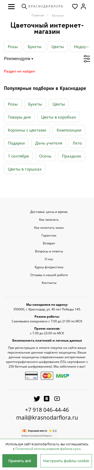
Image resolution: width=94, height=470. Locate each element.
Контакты (49, 283)
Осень (45, 156)
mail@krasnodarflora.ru (47, 417)
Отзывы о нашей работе (49, 275)
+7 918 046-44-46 (47, 409)
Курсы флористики (49, 267)
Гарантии (49, 235)
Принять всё (19, 460)
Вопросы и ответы (49, 251)
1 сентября (18, 156)
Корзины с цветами (27, 130)
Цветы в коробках (58, 117)
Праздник (71, 156)
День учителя (48, 143)
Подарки (16, 143)
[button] (11, 6)
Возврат (49, 243)
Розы (13, 46)
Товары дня (19, 117)
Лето (77, 143)
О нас (49, 259)
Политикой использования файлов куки (47, 448)
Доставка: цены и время (49, 212)
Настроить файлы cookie (66, 460)
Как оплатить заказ (49, 228)
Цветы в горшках (25, 169)
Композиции (69, 130)
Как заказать (49, 219)
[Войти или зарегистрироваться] (83, 6)
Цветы (57, 46)
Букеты (35, 46)
